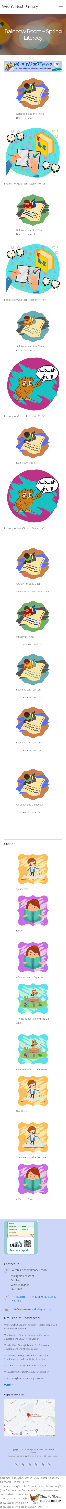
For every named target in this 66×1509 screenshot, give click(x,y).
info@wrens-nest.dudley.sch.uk (31, 1309)
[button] (46, 1499)
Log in (55, 1456)
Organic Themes (34, 1456)
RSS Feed (47, 1456)
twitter (8, 1384)
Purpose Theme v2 (16, 1456)
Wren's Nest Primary (20, 6)
